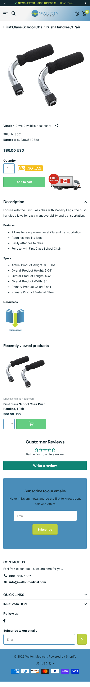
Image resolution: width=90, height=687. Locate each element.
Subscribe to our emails (20, 630)
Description (13, 201)
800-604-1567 (20, 576)
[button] (4, 3)
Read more (66, 3)
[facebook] (4, 620)
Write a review (45, 466)
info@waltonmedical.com (27, 582)
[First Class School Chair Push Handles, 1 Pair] (15, 320)
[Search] (13, 13)
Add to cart (24, 182)
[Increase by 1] (14, 161)
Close (45, 594)
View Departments (5, 13)
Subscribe (45, 529)
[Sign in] (77, 14)
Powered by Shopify (62, 656)
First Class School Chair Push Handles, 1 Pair (24, 406)
